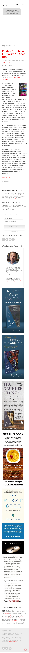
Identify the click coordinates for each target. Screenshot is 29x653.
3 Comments (5, 181)
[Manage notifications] (25, 650)
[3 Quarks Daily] (20, 6)
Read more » (6, 177)
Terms (14, 231)
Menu (5, 5)
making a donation (13, 641)
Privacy (17, 231)
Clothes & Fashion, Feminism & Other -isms (14, 54)
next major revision (22, 617)
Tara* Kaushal (6, 62)
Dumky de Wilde (13, 620)
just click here (16, 199)
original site (6, 613)
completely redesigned (11, 615)
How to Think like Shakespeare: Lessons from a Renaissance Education (13, 281)
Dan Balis (10, 617)
